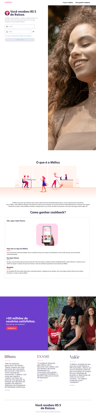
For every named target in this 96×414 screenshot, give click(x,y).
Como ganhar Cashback (82, 2)
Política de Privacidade (25, 36)
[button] (33, 31)
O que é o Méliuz (68, 2)
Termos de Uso (15, 36)
